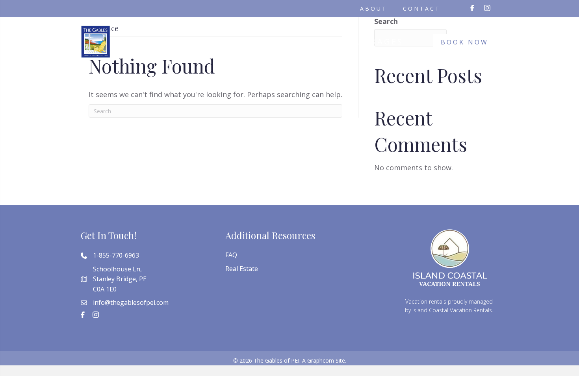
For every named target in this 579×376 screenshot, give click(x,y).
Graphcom (320, 360)
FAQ (231, 255)
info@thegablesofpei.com (131, 302)
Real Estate (241, 268)
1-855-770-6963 (116, 255)
